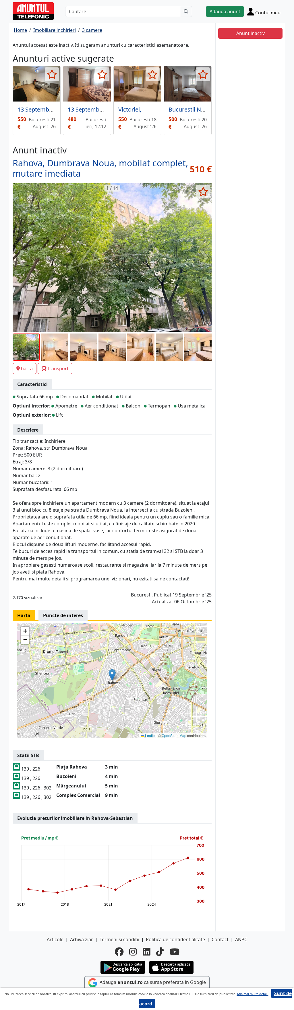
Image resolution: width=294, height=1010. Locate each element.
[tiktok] (160, 951)
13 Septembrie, (88, 109)
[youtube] (174, 951)
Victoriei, (129, 109)
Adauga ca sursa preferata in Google (152, 982)
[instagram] (133, 951)
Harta (23, 615)
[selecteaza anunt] (52, 74)
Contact (220, 939)
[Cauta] (186, 11)
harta (27, 368)
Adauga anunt (225, 11)
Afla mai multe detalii (252, 994)
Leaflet (150, 735)
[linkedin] (146, 951)
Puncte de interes (63, 615)
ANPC (241, 939)
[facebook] (119, 951)
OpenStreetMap (174, 735)
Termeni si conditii (119, 939)
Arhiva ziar (81, 939)
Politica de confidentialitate (175, 939)
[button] (112, 675)
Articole (55, 939)
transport (58, 368)
